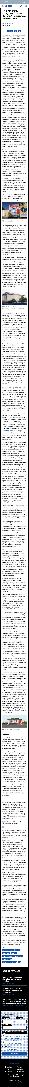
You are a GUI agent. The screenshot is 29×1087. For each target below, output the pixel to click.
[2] (15, 92)
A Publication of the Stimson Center (22, 2)
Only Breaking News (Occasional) (14, 1040)
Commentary (5, 27)
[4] (16, 241)
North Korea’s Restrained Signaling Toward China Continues (12, 979)
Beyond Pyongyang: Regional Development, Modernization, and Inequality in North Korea (14, 1001)
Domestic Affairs (15, 27)
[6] (7, 383)
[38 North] (14, 1063)
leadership (6, 953)
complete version (8, 430)
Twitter (9, 1069)
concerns (4, 596)
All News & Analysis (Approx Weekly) (15, 1036)
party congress (7, 956)
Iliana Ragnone (18, 1005)
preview (7, 51)
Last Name (20, 1018)
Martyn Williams (6, 1005)
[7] (8, 410)
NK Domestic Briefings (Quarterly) (14, 1043)
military (13, 953)
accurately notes (6, 229)
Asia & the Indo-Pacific (11, 1049)
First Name (6, 1018)
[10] (22, 678)
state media (7, 834)
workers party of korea (10, 962)
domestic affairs (8, 950)
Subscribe (21, 1071)
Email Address (7, 1025)
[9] (22, 546)
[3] (7, 170)
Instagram (21, 1067)
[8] (20, 444)
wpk (20, 962)
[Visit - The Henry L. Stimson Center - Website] (7, 1)
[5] (16, 318)
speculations (20, 557)
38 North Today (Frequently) (12, 1038)
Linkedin (21, 1069)
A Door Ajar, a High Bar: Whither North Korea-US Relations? (12, 990)
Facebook (9, 1067)
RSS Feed (9, 1071)
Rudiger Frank (18, 956)
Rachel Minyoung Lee (8, 983)
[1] (19, 56)
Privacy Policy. (19, 1081)
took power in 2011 (17, 785)
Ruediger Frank (9, 23)
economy (17, 950)
